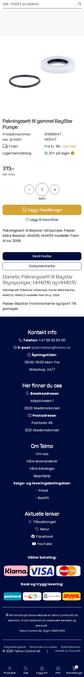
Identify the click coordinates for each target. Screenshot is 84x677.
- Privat (42, 490)
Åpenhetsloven (70, 647)
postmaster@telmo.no (51, 347)
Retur (44, 529)
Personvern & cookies (43, 647)
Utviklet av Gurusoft (67, 651)
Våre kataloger (42, 468)
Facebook (44, 536)
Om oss (42, 453)
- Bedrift (42, 497)
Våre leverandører (42, 461)
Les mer (69, 146)
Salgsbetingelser (15, 647)
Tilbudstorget (44, 521)
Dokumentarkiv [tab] (42, 266)
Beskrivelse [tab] (42, 256)
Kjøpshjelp (42, 475)
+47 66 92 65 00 (52, 340)
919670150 (58, 631)
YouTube (44, 543)
